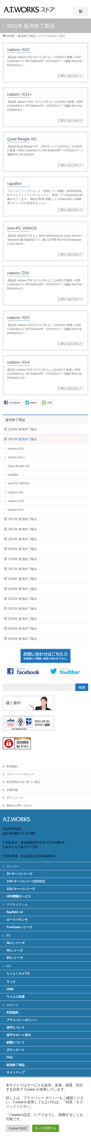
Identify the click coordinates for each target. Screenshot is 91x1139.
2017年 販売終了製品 (22, 569)
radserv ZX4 (18, 273)
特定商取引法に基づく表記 (23, 782)
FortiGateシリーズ (19, 927)
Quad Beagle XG (21, 139)
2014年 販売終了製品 (22, 539)
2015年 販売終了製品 (22, 549)
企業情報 (12, 790)
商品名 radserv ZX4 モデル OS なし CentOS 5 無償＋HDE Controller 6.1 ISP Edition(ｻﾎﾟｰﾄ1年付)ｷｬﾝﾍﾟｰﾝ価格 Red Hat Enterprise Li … (44, 284)
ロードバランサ (17, 919)
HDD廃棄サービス (19, 896)
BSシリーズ (15, 957)
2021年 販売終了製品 (22, 608)
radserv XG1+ (19, 94)
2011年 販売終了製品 (22, 439)
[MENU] (81, 11)
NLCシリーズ (16, 943)
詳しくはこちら (70, 75)
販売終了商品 (15, 420)
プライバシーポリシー (21, 774)
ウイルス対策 (16, 996)
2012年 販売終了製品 (22, 519)
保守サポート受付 (19, 1035)
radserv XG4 (18, 362)
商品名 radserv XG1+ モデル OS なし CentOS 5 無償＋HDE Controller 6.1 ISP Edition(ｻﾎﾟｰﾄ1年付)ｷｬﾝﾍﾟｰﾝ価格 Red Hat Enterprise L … (45, 105)
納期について (16, 1042)
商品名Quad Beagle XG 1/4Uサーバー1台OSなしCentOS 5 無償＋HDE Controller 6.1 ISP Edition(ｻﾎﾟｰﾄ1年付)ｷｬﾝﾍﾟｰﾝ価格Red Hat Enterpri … (45, 150)
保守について (16, 1027)
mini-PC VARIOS (22, 228)
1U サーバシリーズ (19, 874)
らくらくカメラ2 (18, 973)
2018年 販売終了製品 (22, 579)
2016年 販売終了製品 (22, 559)
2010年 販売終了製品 (22, 429)
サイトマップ (16, 1072)
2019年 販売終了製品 (22, 589)
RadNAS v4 (15, 912)
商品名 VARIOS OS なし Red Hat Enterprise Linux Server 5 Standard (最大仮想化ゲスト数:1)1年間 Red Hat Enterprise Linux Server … (44, 239)
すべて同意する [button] (45, 1128)
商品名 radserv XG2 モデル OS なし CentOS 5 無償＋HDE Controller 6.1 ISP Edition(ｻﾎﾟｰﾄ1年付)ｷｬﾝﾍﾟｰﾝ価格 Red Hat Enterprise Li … (44, 61)
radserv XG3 (18, 317)
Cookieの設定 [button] (18, 1128)
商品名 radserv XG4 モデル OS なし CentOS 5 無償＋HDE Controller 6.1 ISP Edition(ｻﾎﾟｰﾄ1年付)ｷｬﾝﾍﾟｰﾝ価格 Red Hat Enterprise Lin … (44, 373)
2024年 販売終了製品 (22, 619)
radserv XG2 (18, 49)
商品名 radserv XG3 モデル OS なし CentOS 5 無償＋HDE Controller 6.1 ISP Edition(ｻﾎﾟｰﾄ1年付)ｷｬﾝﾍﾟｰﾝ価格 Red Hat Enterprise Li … (44, 329)
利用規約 (12, 766)
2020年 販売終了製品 (22, 599)
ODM (10, 989)
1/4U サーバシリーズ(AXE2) (26, 881)
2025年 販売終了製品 (22, 628)
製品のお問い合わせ (19, 805)
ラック (11, 981)
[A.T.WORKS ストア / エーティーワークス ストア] (29, 13)
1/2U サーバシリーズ (21, 889)
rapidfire (14, 183)
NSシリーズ (15, 950)
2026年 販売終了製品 (22, 638)
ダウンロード (15, 797)
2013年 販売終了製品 (22, 529)
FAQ (10, 1057)
